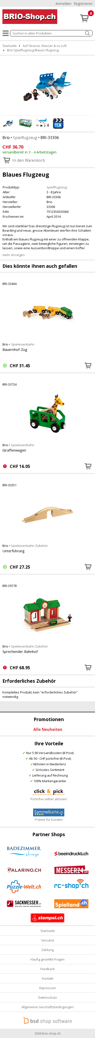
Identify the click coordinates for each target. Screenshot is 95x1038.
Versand (47, 940)
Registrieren (83, 3)
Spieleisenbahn (22, 344)
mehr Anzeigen (13, 255)
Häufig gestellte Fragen (47, 959)
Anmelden (63, 3)
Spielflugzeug (25, 137)
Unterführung (13, 550)
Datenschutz (47, 997)
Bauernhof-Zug (14, 349)
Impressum (47, 988)
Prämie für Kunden (49, 819)
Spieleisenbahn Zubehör (29, 545)
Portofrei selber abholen (48, 799)
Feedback (47, 969)
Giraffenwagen (14, 450)
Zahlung (47, 950)
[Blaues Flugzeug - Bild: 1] (47, 85)
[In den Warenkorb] (88, 365)
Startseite (47, 931)
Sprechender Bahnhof (20, 651)
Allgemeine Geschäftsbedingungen (47, 1007)
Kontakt (47, 978)
